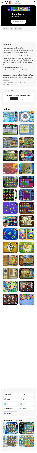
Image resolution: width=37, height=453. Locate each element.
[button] (6, 80)
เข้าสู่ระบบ (23, 99)
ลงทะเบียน (14, 99)
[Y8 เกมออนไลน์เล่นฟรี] (8, 2)
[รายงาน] (16, 28)
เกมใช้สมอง (11, 82)
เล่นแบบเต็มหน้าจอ (18, 22)
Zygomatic (23, 82)
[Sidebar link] (2, 2)
